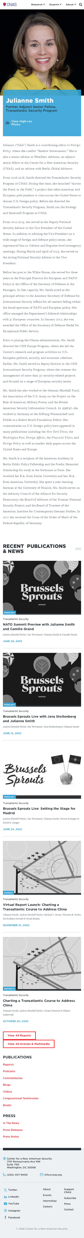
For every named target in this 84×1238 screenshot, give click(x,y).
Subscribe (70, 1198)
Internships (50, 1200)
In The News (11, 1123)
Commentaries (12, 1078)
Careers (47, 1206)
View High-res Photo (21, 123)
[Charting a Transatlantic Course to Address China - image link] (42, 963)
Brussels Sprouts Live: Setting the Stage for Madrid (39, 811)
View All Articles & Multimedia (31, 1045)
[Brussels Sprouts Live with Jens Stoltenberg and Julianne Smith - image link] (42, 679)
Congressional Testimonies (20, 1098)
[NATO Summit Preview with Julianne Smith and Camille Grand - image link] (42, 587)
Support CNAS (69, 1191)
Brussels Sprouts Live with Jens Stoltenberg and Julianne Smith (39, 719)
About (47, 1189)
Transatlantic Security (16, 619)
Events (47, 1195)
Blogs (7, 1084)
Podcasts (9, 1071)
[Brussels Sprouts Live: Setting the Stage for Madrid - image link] (42, 771)
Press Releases (13, 1129)
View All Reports (22, 1037)
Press (67, 1203)
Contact (69, 1209)
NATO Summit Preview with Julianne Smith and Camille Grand (39, 627)
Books (7, 1105)
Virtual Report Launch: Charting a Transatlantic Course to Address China (35, 907)
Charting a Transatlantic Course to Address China (39, 1003)
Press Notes (11, 1136)
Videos (7, 1091)
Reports (8, 1064)
